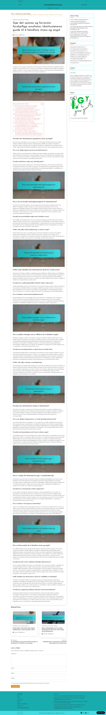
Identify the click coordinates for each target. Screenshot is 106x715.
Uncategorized (74, 62)
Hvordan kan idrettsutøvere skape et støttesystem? (24, 122)
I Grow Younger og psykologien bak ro (79, 19)
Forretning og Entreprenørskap (78, 49)
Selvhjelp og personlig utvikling (20, 19)
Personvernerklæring (22, 703)
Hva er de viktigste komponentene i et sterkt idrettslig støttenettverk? (28, 123)
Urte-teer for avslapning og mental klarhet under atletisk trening (69, 696)
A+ (19, 1)
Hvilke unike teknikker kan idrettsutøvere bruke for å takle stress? (27, 114)
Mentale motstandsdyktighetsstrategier (79, 52)
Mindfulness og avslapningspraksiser (79, 54)
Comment (13, 653)
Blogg (18, 701)
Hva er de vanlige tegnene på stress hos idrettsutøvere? (25, 107)
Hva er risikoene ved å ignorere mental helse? (23, 129)
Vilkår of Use (20, 705)
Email (12, 673)
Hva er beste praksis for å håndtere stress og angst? (24, 130)
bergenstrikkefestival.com (53, 5)
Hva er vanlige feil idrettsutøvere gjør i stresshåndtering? (25, 126)
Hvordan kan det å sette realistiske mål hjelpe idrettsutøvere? (26, 132)
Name (13, 668)
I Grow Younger (84, 118)
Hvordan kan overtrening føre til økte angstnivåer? (24, 128)
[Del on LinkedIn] (86, 713)
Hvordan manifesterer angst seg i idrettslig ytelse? (25, 108)
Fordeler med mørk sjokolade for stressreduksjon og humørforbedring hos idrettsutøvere (80, 23)
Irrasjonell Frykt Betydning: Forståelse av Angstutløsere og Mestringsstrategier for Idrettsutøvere (68, 707)
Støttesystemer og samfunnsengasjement (80, 60)
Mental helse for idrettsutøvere (77, 50)
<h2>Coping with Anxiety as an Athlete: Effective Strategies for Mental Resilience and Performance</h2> (81, 28)
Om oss (57, 8)
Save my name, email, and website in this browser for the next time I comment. (30, 683)
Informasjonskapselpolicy (23, 707)
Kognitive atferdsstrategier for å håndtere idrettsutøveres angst (69, 704)
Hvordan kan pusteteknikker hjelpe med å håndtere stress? (26, 111)
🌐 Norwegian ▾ (101, 712)
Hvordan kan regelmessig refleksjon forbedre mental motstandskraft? (28, 134)
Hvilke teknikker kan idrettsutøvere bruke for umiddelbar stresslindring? (29, 133)
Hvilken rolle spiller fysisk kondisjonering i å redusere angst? (26, 112)
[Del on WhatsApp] (88, 713)
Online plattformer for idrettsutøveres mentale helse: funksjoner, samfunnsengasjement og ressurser (69, 698)
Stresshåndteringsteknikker (76, 58)
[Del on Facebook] (81, 713)
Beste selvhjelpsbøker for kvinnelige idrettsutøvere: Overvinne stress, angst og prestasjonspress (53, 630)
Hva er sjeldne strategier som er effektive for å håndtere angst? (26, 118)
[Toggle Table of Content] (41, 104)
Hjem (20, 4)
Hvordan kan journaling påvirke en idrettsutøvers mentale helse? (27, 119)
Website (13, 678)
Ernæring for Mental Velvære (77, 47)
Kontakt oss (50, 8)
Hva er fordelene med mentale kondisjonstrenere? (24, 116)
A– (21, 1)
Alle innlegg (84, 4)
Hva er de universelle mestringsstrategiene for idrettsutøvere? (26, 109)
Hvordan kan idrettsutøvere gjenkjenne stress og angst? (25, 105)
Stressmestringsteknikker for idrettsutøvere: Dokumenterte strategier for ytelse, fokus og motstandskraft (71, 702)
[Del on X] (84, 713)
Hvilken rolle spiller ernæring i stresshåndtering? (24, 121)
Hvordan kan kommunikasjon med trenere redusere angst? (26, 125)
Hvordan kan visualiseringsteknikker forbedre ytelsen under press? (28, 115)
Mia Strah (23, 34)
